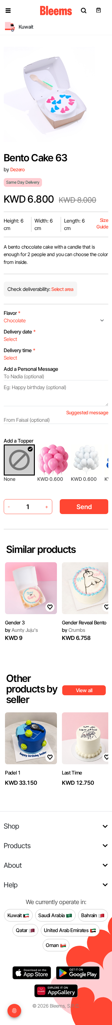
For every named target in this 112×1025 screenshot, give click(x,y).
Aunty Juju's (21, 629)
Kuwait (15, 915)
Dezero (17, 169)
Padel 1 (13, 773)
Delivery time (19, 350)
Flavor (12, 313)
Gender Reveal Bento (84, 622)
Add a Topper (18, 441)
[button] (8, 10)
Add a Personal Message (31, 369)
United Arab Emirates (67, 930)
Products (17, 845)
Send (84, 507)
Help (11, 884)
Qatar (22, 930)
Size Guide (102, 223)
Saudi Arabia (52, 915)
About (13, 865)
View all (84, 690)
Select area (61, 289)
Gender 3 (15, 622)
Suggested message (87, 413)
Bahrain (89, 915)
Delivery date (20, 332)
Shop (11, 826)
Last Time (72, 773)
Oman (53, 945)
